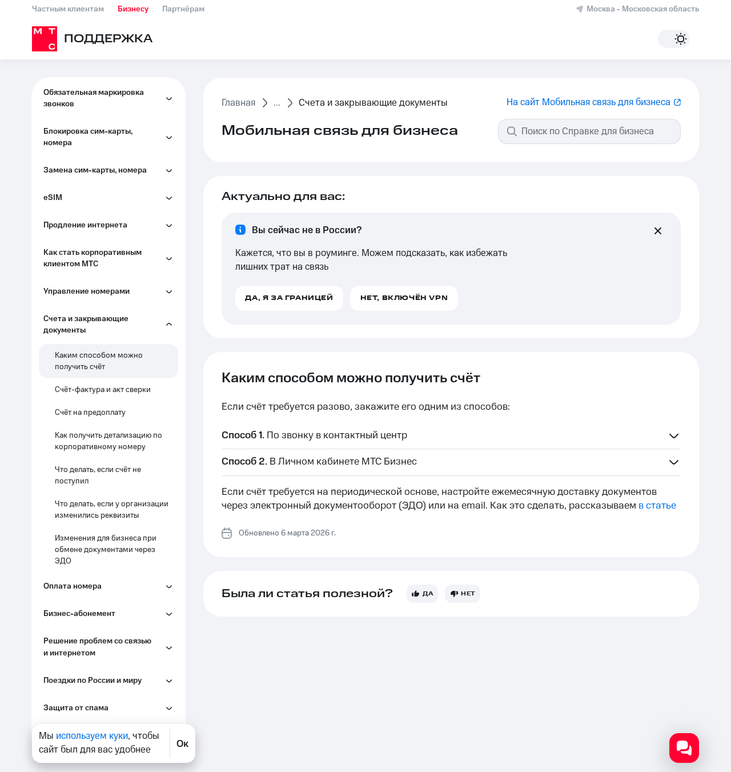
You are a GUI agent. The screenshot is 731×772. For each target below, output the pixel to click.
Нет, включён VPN (404, 298)
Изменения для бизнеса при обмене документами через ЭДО (105, 550)
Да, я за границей (289, 298)
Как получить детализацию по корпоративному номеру (108, 441)
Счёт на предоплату (90, 412)
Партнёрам (183, 9)
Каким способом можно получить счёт (99, 361)
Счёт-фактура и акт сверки (103, 389)
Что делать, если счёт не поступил (98, 475)
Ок (182, 743)
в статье (657, 506)
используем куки (92, 736)
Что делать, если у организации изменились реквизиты (111, 509)
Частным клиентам (68, 9)
